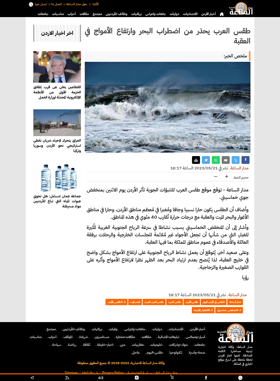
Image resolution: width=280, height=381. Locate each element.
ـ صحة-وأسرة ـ (197, 352)
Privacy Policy (113, 372)
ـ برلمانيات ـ (97, 329)
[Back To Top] (260, 378)
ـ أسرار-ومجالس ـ (195, 336)
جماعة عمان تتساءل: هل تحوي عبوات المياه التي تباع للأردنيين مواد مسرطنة (57, 201)
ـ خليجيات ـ (156, 344)
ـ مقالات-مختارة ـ (125, 336)
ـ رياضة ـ (72, 344)
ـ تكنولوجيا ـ (175, 352)
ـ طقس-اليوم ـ (154, 352)
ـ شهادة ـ (83, 336)
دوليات (174, 13)
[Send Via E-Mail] (226, 160)
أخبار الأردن (208, 13)
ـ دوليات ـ (157, 329)
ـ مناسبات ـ (36, 336)
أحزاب (72, 13)
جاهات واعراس (155, 13)
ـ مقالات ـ (146, 336)
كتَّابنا (95, 4)
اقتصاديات (190, 13)
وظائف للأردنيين (116, 13)
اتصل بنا (56, 4)
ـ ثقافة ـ (86, 344)
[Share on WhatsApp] (216, 160)
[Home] (240, 7)
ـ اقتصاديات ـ (176, 329)
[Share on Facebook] (246, 160)
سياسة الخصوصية (139, 372)
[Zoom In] (226, 176)
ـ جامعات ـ (199, 344)
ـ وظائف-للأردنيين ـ (74, 329)
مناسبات (58, 13)
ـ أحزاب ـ (52, 336)
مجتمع (97, 13)
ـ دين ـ (122, 344)
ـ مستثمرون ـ (102, 336)
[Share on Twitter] (236, 160)
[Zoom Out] (215, 176)
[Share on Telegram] (206, 160)
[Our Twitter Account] (172, 378)
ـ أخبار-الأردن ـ (197, 329)
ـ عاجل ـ (136, 352)
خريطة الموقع (90, 372)
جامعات (43, 13)
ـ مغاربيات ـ (138, 344)
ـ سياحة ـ (56, 344)
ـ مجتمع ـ (51, 329)
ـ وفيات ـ (113, 329)
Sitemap (71, 372)
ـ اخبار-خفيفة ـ (105, 344)
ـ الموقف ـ (68, 336)
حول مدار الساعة (76, 4)
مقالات (84, 13)
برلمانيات (136, 13)
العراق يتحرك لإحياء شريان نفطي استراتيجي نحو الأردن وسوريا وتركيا (57, 145)
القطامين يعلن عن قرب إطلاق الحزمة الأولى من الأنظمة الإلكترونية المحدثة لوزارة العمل (57, 92)
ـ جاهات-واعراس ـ (135, 329)
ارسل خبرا (41, 4)
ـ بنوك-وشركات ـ (178, 344)
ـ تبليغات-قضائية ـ (168, 336)
